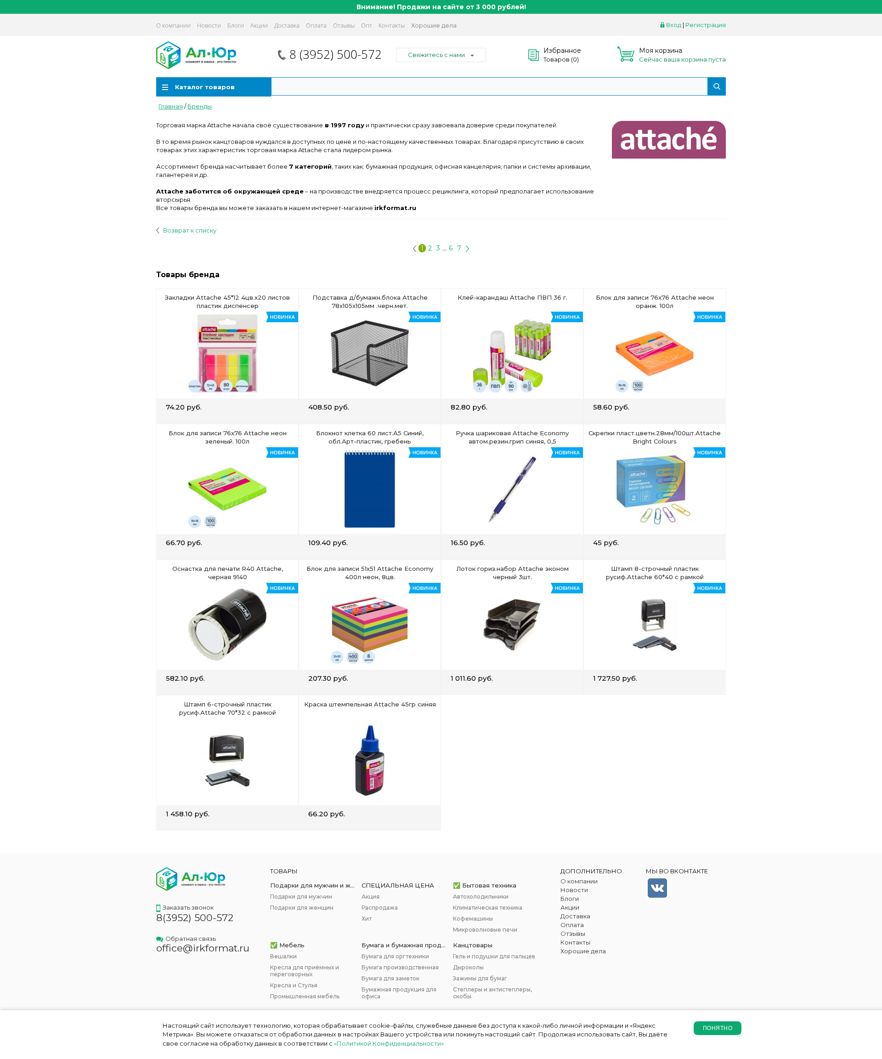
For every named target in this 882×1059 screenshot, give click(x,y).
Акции (259, 25)
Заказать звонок (188, 907)
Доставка (287, 25)
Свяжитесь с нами (436, 54)
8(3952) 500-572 (194, 917)
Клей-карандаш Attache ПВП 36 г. (512, 297)
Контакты (392, 25)
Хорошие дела (434, 25)
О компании (173, 25)
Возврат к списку (189, 230)
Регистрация (705, 24)
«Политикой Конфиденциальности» (389, 1043)
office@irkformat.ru (202, 948)
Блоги (235, 25)
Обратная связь (190, 938)
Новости (209, 25)
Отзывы (344, 25)
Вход (673, 24)
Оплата (316, 25)
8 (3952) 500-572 (335, 54)
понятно (717, 1028)
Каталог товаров (205, 87)
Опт (366, 25)
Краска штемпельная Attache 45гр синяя (370, 704)
